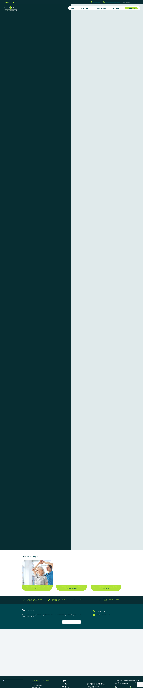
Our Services (84, 8)
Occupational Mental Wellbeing (96, 684)
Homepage (64, 683)
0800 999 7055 (101, 611)
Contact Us (131, 8)
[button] (9, 2)
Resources (116, 8)
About (73, 8)
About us (63, 686)
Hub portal (64, 684)
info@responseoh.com (103, 614)
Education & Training (93, 686)
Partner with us (100, 8)
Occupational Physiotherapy (95, 683)
